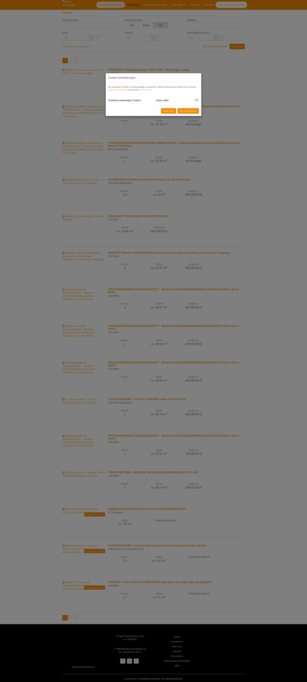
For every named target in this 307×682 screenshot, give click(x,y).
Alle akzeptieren (188, 110)
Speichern (168, 110)
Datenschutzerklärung (118, 89)
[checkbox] (197, 99)
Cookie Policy (145, 89)
